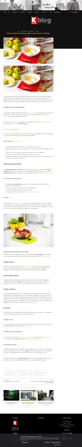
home (5, 370)
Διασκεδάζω (15, 12)
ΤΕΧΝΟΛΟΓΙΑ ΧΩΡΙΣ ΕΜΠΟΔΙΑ (66, 425)
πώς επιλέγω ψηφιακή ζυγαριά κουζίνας (25, 372)
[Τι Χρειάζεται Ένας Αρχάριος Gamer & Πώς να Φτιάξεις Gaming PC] (11, 395)
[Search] (77, 12)
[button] (5, 399)
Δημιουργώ (36, 12)
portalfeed (11, 370)
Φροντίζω (44, 12)
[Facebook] (71, 12)
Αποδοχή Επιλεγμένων (55, 442)
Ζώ (9, 12)
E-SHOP (69, 12)
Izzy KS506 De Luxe (29, 326)
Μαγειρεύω (22, 12)
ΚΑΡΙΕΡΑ (15, 433)
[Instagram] (74, 12)
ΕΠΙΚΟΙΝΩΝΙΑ (66, 426)
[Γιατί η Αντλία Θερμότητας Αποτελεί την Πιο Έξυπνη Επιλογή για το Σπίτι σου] (28, 395)
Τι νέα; (50, 12)
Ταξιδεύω (30, 12)
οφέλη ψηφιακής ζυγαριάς (9, 372)
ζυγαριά (30, 370)
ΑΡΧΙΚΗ (5, 12)
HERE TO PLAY (66, 423)
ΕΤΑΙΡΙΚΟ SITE (15, 428)
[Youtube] (75, 12)
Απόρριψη (47, 442)
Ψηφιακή (15, 123)
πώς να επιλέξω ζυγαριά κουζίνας (41, 372)
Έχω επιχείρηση (57, 12)
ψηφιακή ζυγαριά (16, 141)
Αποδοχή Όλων (25, 442)
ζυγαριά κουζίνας (37, 370)
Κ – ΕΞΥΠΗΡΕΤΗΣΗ (67, 421)
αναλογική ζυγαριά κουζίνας (21, 370)
